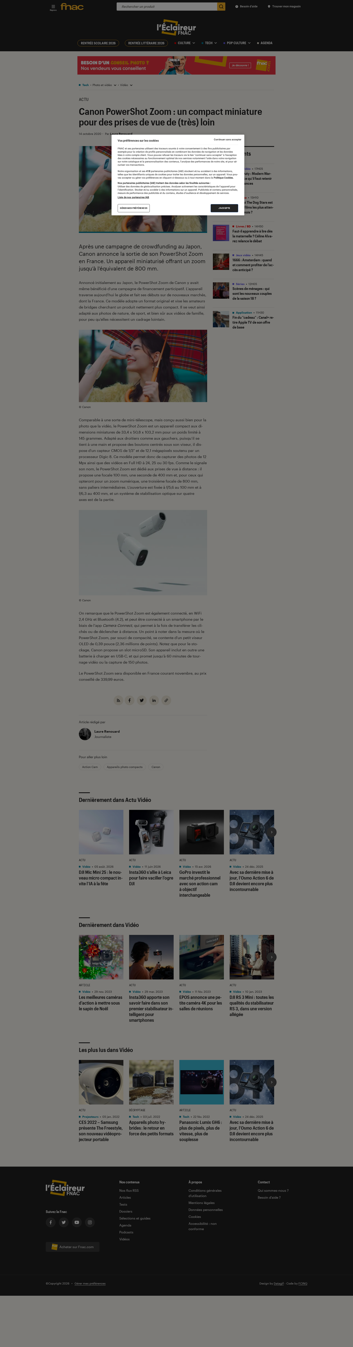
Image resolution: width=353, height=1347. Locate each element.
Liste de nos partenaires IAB (133, 197)
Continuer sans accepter (227, 139)
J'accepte (224, 208)
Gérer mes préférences (133, 208)
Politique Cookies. (223, 177)
